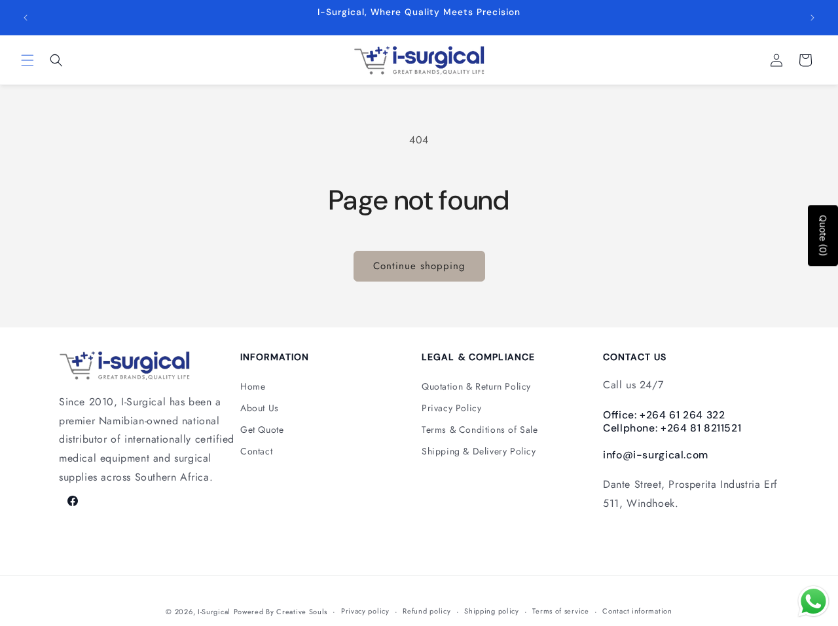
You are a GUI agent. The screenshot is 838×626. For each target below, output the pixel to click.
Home (252, 386)
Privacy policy (365, 611)
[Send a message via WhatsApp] (813, 601)
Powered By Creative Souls (281, 611)
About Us (259, 407)
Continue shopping (419, 266)
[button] (27, 60)
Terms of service (560, 611)
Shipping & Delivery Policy (479, 451)
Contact (256, 451)
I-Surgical (214, 611)
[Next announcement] (812, 17)
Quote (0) (823, 235)
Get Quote (261, 429)
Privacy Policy (451, 407)
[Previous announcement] (25, 17)
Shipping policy (491, 611)
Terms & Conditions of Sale (480, 429)
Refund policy (426, 611)
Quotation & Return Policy (476, 386)
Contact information (637, 611)
